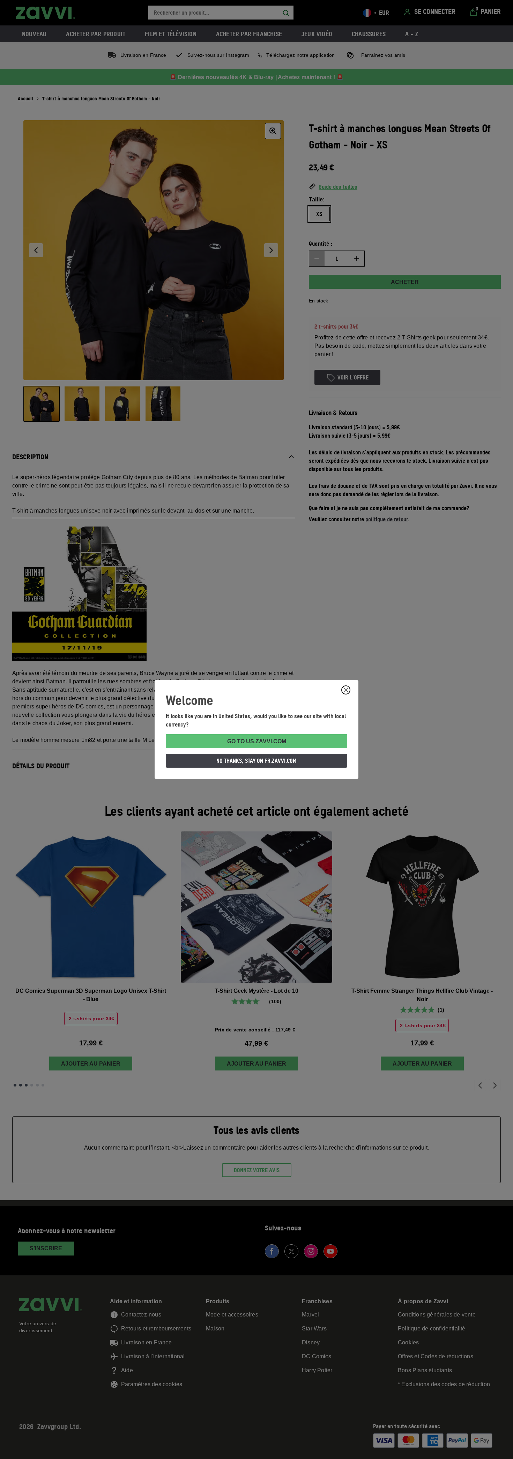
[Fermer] (346, 690)
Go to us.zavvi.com (256, 741)
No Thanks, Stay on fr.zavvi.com (256, 760)
